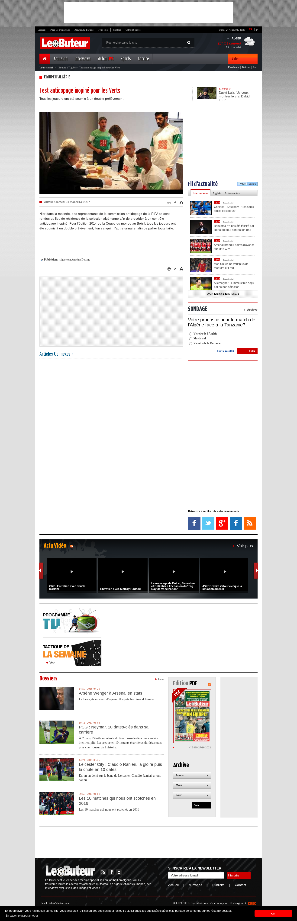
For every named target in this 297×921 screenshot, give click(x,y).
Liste (161, 679)
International (200, 193)
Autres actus (232, 193)
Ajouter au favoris (84, 30)
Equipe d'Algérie (67, 67)
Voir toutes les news (223, 294)
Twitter (246, 67)
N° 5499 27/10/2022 (200, 747)
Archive (252, 309)
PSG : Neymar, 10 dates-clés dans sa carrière (113, 729)
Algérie (217, 193)
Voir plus (245, 546)
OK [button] (273, 913)
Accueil (41, 30)
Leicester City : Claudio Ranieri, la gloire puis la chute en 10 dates (120, 767)
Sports (126, 58)
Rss (254, 67)
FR (250, 29)
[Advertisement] (148, 12)
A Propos (195, 885)
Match (105, 58)
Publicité (218, 885)
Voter (252, 351)
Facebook (233, 67)
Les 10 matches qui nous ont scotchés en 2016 (117, 801)
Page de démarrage (60, 30)
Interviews (82, 58)
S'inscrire (233, 875)
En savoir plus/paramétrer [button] (22, 915)
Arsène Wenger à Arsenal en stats (110, 693)
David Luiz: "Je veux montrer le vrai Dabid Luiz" (234, 96)
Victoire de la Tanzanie (207, 343)
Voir (52, 662)
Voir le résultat (225, 351)
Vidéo (235, 58)
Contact (117, 30)
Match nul (200, 338)
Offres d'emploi (133, 30)
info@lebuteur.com (59, 903)
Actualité (61, 58)
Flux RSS (103, 30)
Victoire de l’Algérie (205, 333)
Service (143, 58)
